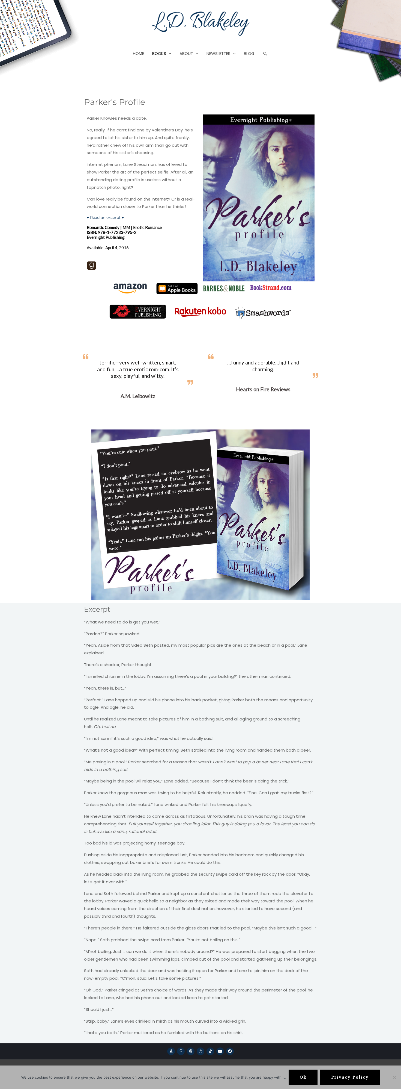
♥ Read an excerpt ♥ (105, 217)
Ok (303, 1077)
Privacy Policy (350, 1077)
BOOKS (159, 53)
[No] (394, 1077)
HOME (138, 53)
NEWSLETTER (219, 53)
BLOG (249, 53)
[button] (265, 54)
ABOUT (186, 53)
